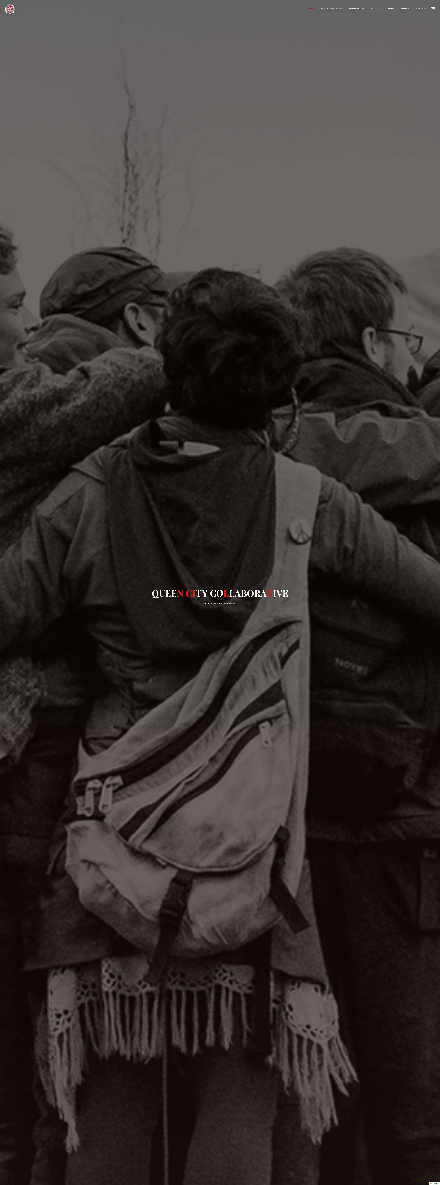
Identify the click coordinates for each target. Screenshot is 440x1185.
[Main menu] (433, 8)
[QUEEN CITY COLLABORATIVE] (10, 8)
